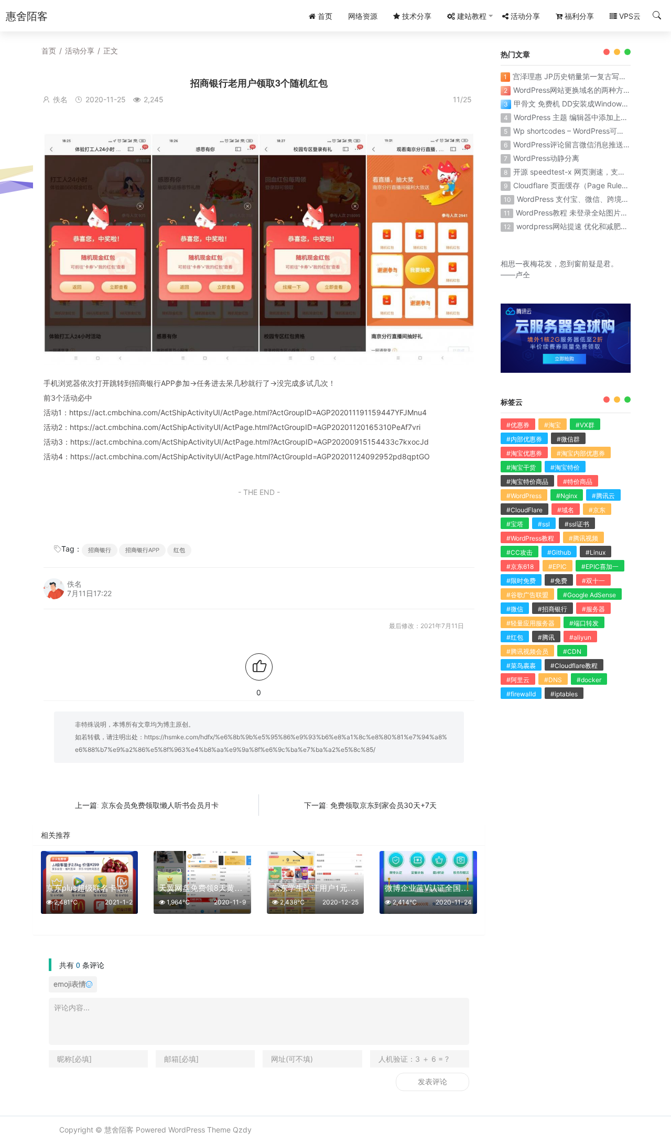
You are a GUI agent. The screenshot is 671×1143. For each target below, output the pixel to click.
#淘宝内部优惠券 (581, 453)
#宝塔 (514, 524)
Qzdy (242, 1129)
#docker (589, 680)
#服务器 (593, 609)
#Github (559, 552)
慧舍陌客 (119, 1129)
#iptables (564, 694)
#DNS (553, 680)
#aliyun (580, 637)
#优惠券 (517, 425)
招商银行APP (142, 550)
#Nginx (566, 496)
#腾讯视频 (583, 538)
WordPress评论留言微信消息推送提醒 (575, 144)
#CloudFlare (524, 510)
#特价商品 (577, 482)
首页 (48, 50)
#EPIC (557, 566)
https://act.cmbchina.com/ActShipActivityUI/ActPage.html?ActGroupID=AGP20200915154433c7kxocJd (249, 441)
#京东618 (520, 566)
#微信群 (568, 439)
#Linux (595, 552)
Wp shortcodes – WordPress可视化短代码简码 (590, 130)
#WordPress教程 (530, 538)
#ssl (544, 524)
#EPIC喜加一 (600, 566)
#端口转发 (584, 623)
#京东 (597, 510)
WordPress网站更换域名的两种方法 (572, 89)
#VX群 (585, 425)
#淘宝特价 (565, 467)
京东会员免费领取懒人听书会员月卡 (160, 805)
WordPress (186, 1129)
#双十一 (593, 581)
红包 (179, 550)
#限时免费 (521, 581)
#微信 (514, 609)
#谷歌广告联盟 (527, 595)
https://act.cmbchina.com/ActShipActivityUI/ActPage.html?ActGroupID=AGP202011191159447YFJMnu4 (248, 412)
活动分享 (79, 50)
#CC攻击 (519, 552)
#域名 (565, 510)
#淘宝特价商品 (527, 482)
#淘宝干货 (521, 467)
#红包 (514, 637)
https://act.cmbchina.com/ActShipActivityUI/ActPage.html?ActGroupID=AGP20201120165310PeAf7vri (245, 427)
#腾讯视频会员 (527, 651)
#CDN (572, 651)
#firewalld (521, 694)
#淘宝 (552, 425)
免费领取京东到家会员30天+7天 (383, 805)
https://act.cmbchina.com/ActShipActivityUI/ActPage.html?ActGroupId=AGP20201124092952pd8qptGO (250, 456)
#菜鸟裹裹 (521, 666)
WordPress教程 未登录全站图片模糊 (575, 212)
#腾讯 (546, 637)
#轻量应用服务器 (530, 623)
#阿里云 (517, 680)
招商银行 (99, 550)
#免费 (558, 581)
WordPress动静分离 (546, 158)
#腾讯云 (603, 496)
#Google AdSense (589, 595)
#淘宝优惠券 (524, 453)
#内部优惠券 (524, 439)
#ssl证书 (577, 524)
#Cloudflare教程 (574, 666)
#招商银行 (552, 609)
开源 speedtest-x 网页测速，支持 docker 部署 (590, 171)
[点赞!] (259, 667)
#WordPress (524, 496)
